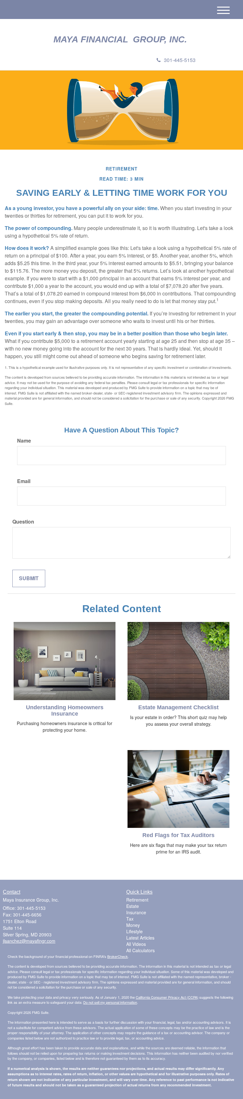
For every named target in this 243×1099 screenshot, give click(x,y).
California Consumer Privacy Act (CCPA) (167, 997)
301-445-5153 (180, 60)
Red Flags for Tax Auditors (178, 835)
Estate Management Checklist (178, 707)
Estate (132, 906)
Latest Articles (140, 937)
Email (23, 481)
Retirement (137, 900)
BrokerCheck (117, 956)
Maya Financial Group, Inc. (121, 39)
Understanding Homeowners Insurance (64, 710)
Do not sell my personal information (110, 1002)
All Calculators (140, 950)
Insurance (136, 912)
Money (133, 925)
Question (23, 521)
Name (24, 440)
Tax (130, 919)
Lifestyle (134, 931)
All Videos (136, 944)
